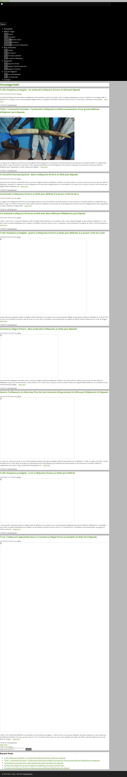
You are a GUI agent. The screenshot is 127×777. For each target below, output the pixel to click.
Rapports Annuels (13, 64)
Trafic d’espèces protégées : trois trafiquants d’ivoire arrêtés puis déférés (37, 473)
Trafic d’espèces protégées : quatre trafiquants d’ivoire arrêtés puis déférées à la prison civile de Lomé (52, 232)
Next (11, 747)
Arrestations (12, 53)
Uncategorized (12, 105)
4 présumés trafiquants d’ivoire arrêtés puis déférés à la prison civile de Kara (39, 194)
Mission (10, 34)
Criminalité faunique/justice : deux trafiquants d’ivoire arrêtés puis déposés (39, 174)
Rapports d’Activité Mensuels (17, 66)
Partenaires (11, 37)
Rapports (8, 61)
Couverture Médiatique (15, 58)
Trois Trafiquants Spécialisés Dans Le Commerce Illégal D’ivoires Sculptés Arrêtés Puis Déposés (48, 537)
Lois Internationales (14, 74)
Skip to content (5, 1)
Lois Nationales (13, 77)
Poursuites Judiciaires (15, 56)
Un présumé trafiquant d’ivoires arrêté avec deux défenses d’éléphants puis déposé (42, 213)
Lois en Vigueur (10, 71)
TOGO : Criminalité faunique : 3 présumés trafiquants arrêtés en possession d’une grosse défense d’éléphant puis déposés (52, 760)
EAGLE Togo (9, 31)
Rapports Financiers (14, 69)
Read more (44, 167)
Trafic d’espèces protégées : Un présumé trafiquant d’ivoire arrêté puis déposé (40, 89)
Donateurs (15, 42)
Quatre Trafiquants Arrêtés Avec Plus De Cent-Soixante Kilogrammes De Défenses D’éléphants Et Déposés (54, 392)
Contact (7, 79)
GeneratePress (27, 774)
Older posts (3, 745)
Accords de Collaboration (20, 45)
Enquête (10, 50)
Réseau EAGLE (16, 40)
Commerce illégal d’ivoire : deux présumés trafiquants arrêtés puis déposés (38, 329)
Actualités (8, 29)
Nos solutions (10, 47)
